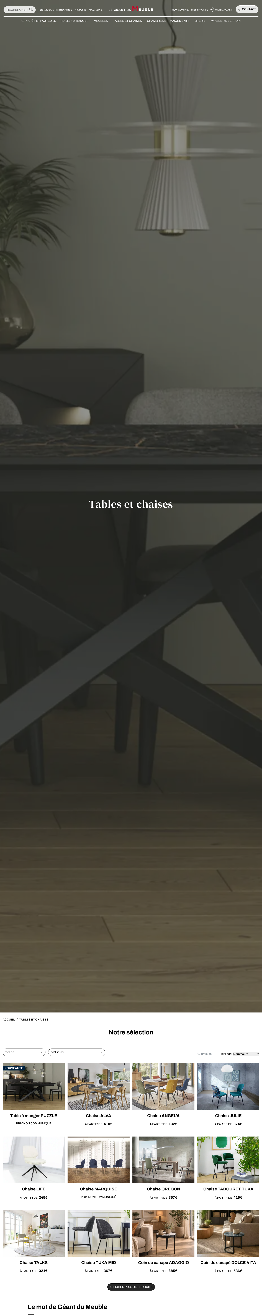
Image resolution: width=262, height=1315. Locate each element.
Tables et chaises (127, 20)
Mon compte (180, 9)
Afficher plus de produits (131, 1286)
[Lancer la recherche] (31, 9)
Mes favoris (199, 9)
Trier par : (226, 1053)
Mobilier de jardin (226, 20)
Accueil (9, 1019)
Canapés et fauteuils (38, 20)
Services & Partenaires (56, 9)
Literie (200, 20)
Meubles (101, 20)
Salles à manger (75, 20)
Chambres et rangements (168, 20)
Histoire (80, 9)
